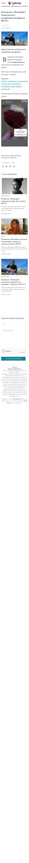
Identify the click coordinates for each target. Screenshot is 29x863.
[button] (3, 3)
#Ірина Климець (5, 155)
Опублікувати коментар (13, 358)
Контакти (14, 367)
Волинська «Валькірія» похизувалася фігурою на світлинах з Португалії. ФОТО (13, 282)
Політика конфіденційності (15, 368)
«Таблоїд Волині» (17, 399)
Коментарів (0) (6, 162)
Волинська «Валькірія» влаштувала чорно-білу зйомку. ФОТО (13, 201)
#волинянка (13, 157)
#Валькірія (13, 155)
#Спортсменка (5, 157)
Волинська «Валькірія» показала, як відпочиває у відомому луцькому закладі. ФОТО (14, 241)
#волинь (19, 155)
